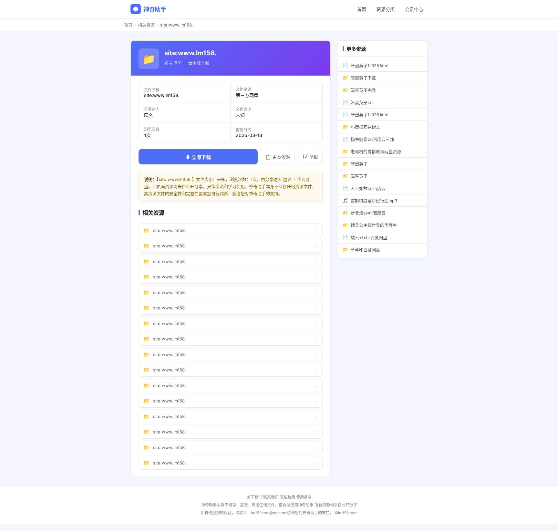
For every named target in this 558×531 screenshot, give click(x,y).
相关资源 (146, 24)
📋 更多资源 (277, 157)
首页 (361, 9)
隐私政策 (287, 497)
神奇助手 (154, 9)
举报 (313, 157)
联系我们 (271, 497)
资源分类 (386, 9)
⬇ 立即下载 (198, 157)
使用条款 (304, 497)
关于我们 (254, 497)
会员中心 (414, 9)
